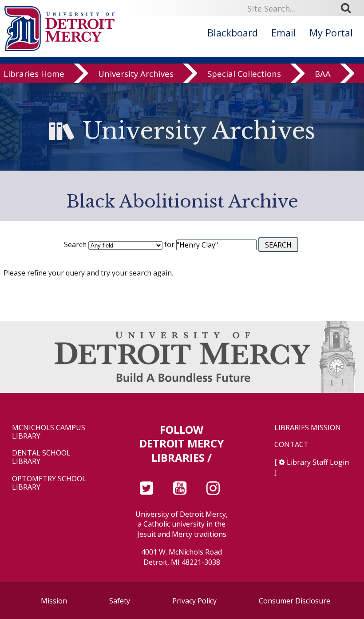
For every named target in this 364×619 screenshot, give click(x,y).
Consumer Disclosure (294, 601)
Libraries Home (34, 73)
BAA (323, 73)
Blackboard (232, 32)
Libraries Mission (307, 427)
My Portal (331, 32)
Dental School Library (41, 457)
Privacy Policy (194, 601)
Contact (291, 444)
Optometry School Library (49, 483)
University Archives (136, 73)
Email (283, 32)
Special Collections (244, 73)
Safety (119, 601)
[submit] (349, 8)
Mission (54, 601)
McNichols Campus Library (48, 431)
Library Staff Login (318, 462)
